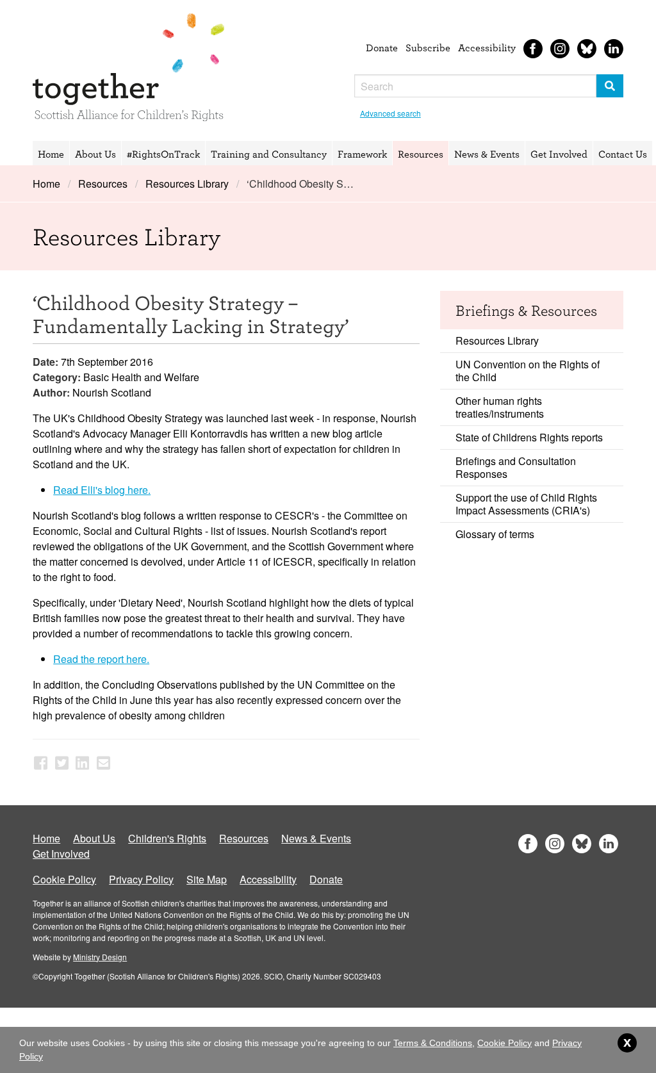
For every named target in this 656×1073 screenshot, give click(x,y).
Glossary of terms (494, 534)
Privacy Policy (141, 879)
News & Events (487, 154)
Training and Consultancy (269, 154)
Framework (362, 154)
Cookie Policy (64, 879)
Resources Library (187, 183)
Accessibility (487, 47)
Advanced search (390, 113)
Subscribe (428, 47)
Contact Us (622, 154)
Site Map (206, 879)
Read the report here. (101, 658)
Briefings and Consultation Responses (515, 467)
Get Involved (558, 154)
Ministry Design (100, 956)
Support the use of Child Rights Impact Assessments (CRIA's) (526, 504)
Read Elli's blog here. (102, 489)
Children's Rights (167, 838)
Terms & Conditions (432, 1043)
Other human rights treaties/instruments (499, 407)
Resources (420, 154)
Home (51, 154)
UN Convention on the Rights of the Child (527, 370)
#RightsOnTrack (163, 154)
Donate (382, 47)
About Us (95, 154)
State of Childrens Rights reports (529, 437)
